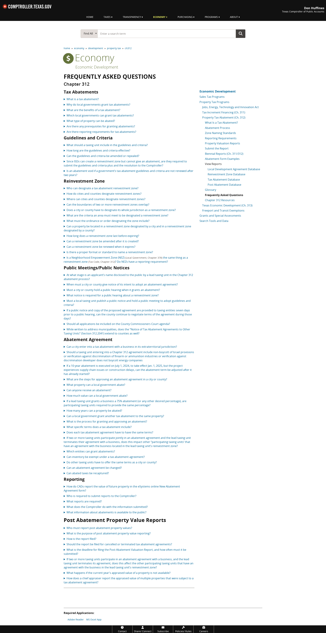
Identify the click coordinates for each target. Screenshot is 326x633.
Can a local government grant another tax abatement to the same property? (115, 416)
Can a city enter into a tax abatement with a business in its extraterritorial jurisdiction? (122, 347)
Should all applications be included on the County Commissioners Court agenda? (118, 324)
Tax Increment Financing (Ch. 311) (223, 112)
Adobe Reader (76, 619)
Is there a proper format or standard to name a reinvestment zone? (110, 252)
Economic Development (96, 67)
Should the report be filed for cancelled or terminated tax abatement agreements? (119, 544)
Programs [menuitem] (211, 17)
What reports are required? (84, 501)
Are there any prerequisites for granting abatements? (101, 126)
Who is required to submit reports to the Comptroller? (101, 496)
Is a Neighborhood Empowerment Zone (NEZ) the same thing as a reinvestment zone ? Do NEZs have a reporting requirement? (126, 260)
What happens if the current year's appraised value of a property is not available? (118, 573)
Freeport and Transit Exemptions (223, 210)
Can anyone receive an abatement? (89, 390)
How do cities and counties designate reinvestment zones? (104, 194)
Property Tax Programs (214, 102)
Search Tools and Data (214, 221)
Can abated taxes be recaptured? (88, 473)
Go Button (240, 33)
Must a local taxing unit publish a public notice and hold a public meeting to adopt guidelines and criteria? (127, 303)
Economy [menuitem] (159, 17)
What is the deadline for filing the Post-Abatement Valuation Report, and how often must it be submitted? (125, 552)
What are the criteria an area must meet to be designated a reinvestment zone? (117, 215)
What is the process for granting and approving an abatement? (107, 421)
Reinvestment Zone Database (226, 174)
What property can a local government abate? (96, 385)
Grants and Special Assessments (220, 215)
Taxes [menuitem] (107, 17)
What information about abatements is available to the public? (106, 512)
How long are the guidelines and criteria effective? (98, 150)
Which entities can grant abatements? (91, 451)
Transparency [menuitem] (132, 17)
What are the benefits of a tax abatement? (93, 110)
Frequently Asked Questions (224, 195)
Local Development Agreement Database (234, 169)
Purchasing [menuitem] (185, 17)
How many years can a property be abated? (94, 410)
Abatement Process (217, 128)
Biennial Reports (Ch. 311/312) (224, 154)
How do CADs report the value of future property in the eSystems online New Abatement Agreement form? (122, 488)
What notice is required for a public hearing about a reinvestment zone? (113, 295)
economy (79, 48)
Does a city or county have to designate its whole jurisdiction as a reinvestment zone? (121, 210)
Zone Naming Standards (220, 133)
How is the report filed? (81, 539)
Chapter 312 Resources (220, 200)
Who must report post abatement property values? (99, 528)
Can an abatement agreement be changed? (94, 468)
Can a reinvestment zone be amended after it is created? (103, 241)
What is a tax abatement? (83, 99)
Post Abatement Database (224, 185)
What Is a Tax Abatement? (221, 122)
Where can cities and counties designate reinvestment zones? (106, 199)
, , (129, 422)
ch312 (128, 48)
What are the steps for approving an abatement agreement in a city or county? (117, 379)
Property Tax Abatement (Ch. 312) (223, 117)
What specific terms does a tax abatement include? (99, 427)
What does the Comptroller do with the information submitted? (107, 507)
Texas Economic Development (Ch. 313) (227, 205)
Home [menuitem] (89, 17)
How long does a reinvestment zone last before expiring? (103, 236)
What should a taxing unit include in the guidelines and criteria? (107, 145)
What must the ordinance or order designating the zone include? (108, 221)
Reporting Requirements (221, 138)
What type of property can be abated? (91, 121)
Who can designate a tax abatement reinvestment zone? (102, 188)
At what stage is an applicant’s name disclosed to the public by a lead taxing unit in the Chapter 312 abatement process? (128, 277)
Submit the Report (217, 148)
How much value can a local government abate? (97, 396)
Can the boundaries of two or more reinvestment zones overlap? (108, 204)
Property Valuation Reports (222, 143)
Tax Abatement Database (224, 179)
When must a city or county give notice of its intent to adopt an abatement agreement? (122, 284)
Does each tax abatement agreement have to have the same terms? (110, 432)
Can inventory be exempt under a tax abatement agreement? (106, 457)
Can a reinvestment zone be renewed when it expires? (101, 247)
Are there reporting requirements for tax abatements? (101, 132)
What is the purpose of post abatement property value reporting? (109, 533)
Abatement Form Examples (222, 159)
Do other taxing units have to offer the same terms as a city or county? (112, 462)
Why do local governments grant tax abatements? (98, 104)
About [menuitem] (234, 17)
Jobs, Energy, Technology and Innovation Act (230, 107)
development (95, 48)
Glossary (210, 190)
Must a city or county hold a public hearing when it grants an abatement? (113, 290)
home (67, 48)
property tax (114, 48)
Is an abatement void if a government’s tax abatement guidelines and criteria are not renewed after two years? (128, 173)
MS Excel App (94, 619)
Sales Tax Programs (212, 97)
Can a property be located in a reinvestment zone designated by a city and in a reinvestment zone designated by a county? (127, 228)
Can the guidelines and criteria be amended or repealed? (103, 156)
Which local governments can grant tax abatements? (100, 115)
